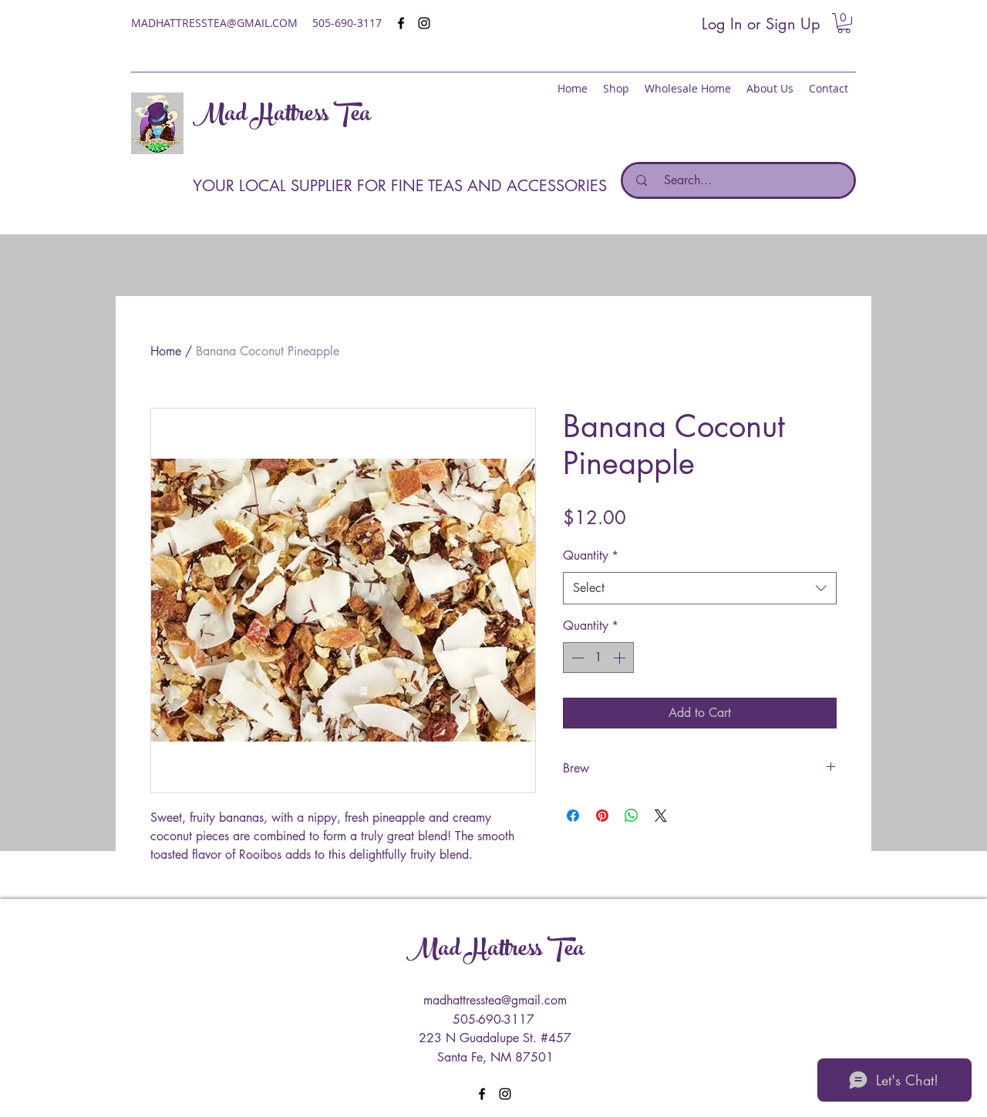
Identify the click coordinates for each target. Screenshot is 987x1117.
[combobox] (700, 588)
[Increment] (621, 657)
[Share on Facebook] (573, 815)
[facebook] (401, 23)
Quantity (590, 555)
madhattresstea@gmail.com (495, 1000)
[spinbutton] (598, 657)
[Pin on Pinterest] (602, 815)
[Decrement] (576, 657)
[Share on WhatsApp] (631, 815)
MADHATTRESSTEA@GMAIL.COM (214, 22)
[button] (844, 23)
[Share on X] (661, 815)
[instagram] (424, 23)
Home (165, 351)
